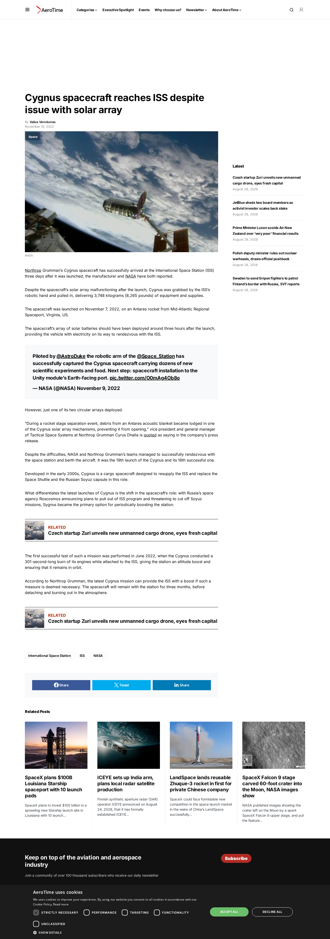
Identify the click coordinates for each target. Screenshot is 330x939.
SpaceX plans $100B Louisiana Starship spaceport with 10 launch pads (53, 787)
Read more (61, 904)
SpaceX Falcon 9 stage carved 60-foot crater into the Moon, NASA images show (272, 787)
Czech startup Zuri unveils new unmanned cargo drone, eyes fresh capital (132, 533)
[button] (27, 10)
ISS (82, 655)
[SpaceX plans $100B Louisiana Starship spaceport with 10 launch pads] (56, 745)
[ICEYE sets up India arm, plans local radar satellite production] (128, 745)
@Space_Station (156, 356)
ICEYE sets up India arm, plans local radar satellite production (125, 783)
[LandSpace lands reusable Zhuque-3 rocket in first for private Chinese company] (201, 745)
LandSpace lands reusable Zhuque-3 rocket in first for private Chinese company (201, 783)
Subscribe (236, 858)
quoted (150, 435)
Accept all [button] (229, 912)
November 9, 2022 (98, 388)
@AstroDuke (71, 356)
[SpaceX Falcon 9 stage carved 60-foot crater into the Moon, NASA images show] (273, 745)
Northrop (33, 270)
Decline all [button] (272, 912)
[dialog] (165, 912)
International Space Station (49, 655)
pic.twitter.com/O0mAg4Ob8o (145, 378)
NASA (130, 276)
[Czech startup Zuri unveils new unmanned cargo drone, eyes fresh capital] (34, 530)
